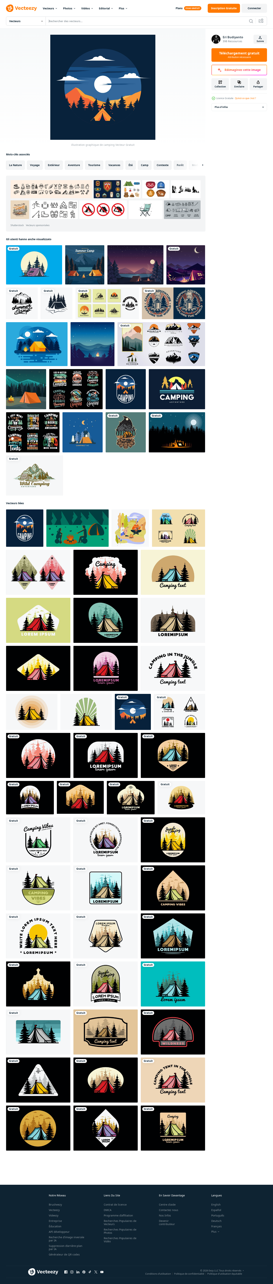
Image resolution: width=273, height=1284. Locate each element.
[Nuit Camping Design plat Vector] (82, 432)
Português (217, 1215)
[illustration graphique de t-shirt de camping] (126, 389)
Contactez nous (168, 1210)
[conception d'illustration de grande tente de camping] (178, 528)
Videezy (53, 1215)
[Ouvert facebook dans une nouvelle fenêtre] (65, 1271)
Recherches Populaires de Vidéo (120, 1239)
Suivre (260, 41)
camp (144, 165)
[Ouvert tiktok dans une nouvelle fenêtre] (89, 1271)
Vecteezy (54, 1210)
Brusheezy (55, 1204)
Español (216, 1210)
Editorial (104, 8)
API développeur (59, 1232)
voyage (35, 165)
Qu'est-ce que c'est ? (245, 98)
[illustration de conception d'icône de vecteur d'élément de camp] (56, 303)
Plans (179, 8)
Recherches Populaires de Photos (120, 1231)
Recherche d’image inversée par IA (66, 1238)
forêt (180, 165)
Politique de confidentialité (189, 1273)
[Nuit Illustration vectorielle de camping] (26, 389)
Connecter (254, 8)
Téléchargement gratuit (239, 55)
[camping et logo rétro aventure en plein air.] (177, 389)
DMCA (107, 1210)
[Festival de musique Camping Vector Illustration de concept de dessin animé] (92, 344)
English (216, 1204)
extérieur (54, 165)
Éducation (55, 1226)
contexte (162, 165)
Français (216, 1226)
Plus (121, 8)
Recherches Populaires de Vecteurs (120, 1222)
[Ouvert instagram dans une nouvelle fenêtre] (71, 1271)
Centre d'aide (167, 1204)
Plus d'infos (221, 107)
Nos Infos (165, 1215)
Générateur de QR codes (64, 1254)
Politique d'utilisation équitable (224, 1273)
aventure (74, 165)
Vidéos (85, 8)
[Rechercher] (251, 21)
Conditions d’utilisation (158, 1273)
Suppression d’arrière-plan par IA (65, 1247)
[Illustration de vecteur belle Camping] (135, 264)
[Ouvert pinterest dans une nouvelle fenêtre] (83, 1271)
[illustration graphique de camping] (133, 712)
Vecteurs (48, 8)
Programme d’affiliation (118, 1215)
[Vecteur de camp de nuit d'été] (37, 344)
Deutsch (216, 1221)
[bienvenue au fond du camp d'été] (84, 264)
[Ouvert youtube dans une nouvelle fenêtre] (101, 1271)
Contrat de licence (115, 1204)
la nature (15, 165)
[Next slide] (199, 165)
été (131, 165)
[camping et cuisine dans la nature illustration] (34, 264)
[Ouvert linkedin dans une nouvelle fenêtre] (77, 1271)
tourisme (94, 165)
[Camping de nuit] (185, 264)
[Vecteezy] (21, 8)
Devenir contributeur (167, 1222)
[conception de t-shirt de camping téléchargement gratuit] (76, 389)
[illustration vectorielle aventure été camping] (22, 303)
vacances (114, 165)
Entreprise (55, 1221)
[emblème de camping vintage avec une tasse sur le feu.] (173, 303)
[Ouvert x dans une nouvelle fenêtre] (95, 1271)
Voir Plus (182, 209)
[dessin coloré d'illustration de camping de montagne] (34, 475)
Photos (67, 8)
